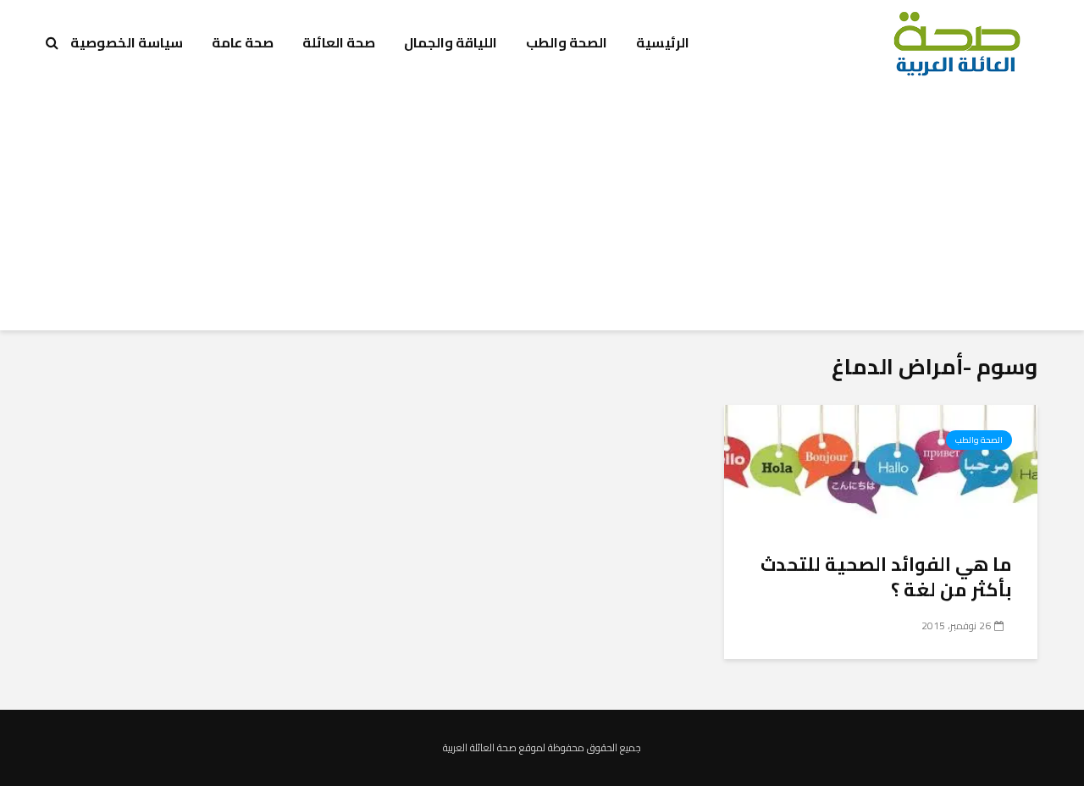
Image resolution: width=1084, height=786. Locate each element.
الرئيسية (662, 42)
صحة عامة (243, 42)
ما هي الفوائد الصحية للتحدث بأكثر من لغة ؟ (886, 576)
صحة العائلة (338, 42)
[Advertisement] (542, 211)
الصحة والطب (566, 42)
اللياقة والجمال (450, 42)
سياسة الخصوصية (126, 42)
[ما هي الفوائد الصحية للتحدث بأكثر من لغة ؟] (880, 466)
